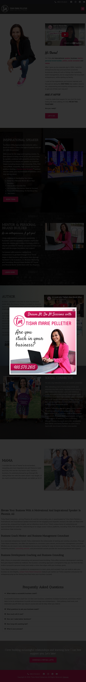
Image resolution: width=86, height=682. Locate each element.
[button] (73, 310)
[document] (43, 341)
